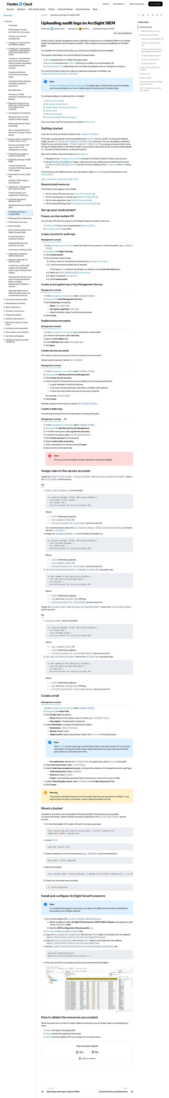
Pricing (51, 9)
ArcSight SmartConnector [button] (88, 919)
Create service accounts (150, 59)
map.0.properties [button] (63, 941)
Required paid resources (150, 31)
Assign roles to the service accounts (150, 68)
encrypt (113, 761)
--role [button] (53, 517)
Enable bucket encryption (151, 56)
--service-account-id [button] (61, 523)
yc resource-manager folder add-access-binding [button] (98, 528)
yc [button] (92, 928)
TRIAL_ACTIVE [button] (62, 165)
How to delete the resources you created (150, 89)
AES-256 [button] (74, 309)
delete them (89, 122)
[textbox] (107, 4)
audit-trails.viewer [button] (61, 477)
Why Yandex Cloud (37, 9)
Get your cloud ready (55, 101)
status (72, 164)
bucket (50, 63)
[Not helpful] (157, 15)
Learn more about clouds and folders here (59, 179)
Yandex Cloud (59, 29)
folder (98, 172)
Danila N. (85, 29)
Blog (95, 9)
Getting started (146, 27)
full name (95, 734)
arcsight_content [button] (69, 931)
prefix (61, 746)
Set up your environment (149, 35)
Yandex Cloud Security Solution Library (58, 74)
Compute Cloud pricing (84, 194)
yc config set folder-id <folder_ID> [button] (73, 141)
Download (50, 931)
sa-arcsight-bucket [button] (87, 404)
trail (49, 60)
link (122, 164)
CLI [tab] (65, 419)
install (70, 919)
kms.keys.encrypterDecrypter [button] (110, 477)
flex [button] (95, 935)
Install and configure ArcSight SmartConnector (151, 83)
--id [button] (52, 520)
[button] (119, 4)
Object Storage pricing (87, 197)
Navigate (50, 251)
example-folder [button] (87, 296)
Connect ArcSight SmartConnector (61, 117)
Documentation (83, 9)
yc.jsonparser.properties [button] (67, 935)
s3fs (53, 840)
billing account (81, 154)
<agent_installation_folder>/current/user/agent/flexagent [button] (75, 937)
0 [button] (62, 269)
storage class (71, 276)
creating (91, 139)
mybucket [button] (92, 854)
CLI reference (58, 530)
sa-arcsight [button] (76, 360)
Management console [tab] (51, 240)
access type (85, 272)
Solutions (21, 9)
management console (69, 158)
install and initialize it (90, 134)
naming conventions (99, 261)
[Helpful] (153, 15)
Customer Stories (65, 9)
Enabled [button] (77, 771)
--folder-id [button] (92, 144)
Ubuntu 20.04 (89, 225)
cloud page (46, 174)
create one (112, 164)
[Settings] (143, 15)
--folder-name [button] (75, 144)
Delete (48, 1030)
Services (10, 9)
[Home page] (20, 4)
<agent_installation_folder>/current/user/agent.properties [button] (83, 946)
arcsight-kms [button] (63, 306)
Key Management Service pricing (85, 203)
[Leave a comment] (161, 15)
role (68, 490)
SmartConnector (53, 66)
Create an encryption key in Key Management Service (151, 50)
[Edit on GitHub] (148, 15)
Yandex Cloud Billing (61, 162)
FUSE (70, 63)
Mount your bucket (54, 114)
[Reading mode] (139, 15)
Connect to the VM (54, 229)
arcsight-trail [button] (101, 718)
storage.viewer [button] (58, 607)
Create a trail (145, 74)
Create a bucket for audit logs (151, 44)
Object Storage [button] (69, 728)
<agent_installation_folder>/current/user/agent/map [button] (72, 943)
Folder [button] (69, 775)
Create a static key (148, 63)
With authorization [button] (69, 273)
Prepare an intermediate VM (152, 39)
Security (44, 15)
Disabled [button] (83, 781)
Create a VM (51, 225)
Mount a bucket (145, 78)
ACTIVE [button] (49, 165)
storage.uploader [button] (82, 477)
